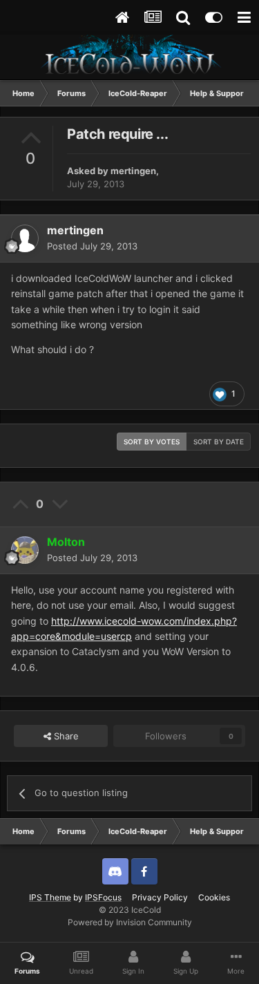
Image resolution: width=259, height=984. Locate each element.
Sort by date (218, 441)
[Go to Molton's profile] (25, 550)
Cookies (214, 897)
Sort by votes (152, 441)
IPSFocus (103, 897)
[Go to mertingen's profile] (25, 238)
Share (65, 735)
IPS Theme (50, 897)
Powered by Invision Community (130, 922)
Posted (92, 246)
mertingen (133, 170)
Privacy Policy (160, 897)
